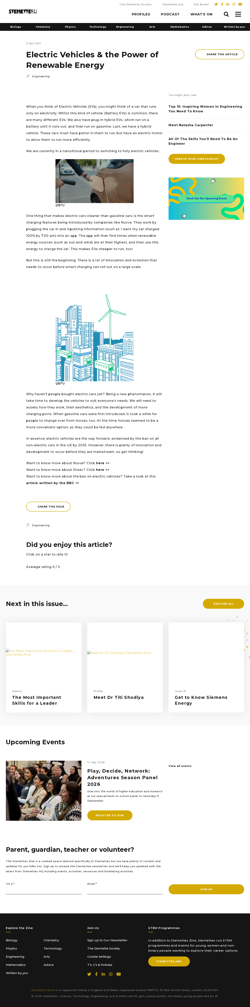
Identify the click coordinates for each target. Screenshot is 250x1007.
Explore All (223, 603)
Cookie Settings (99, 956)
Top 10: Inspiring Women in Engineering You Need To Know (205, 109)
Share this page (51, 506)
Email (92, 883)
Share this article (222, 54)
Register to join (110, 815)
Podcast (170, 14)
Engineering (125, 26)
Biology (15, 26)
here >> (103, 463)
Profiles (141, 14)
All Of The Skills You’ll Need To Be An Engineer (203, 141)
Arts (152, 26)
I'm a (10, 883)
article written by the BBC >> (52, 483)
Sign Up (206, 889)
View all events (180, 765)
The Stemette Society (135, 4)
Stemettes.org (172, 4)
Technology (97, 26)
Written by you (234, 26)
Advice (207, 26)
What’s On (201, 14)
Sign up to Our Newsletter (107, 940)
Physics (70, 26)
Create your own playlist (197, 158)
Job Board (201, 4)
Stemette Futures (43, 990)
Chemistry (43, 26)
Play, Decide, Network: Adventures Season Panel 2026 (122, 777)
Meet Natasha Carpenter (191, 125)
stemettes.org (169, 961)
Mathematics (180, 26)
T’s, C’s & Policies (99, 965)
